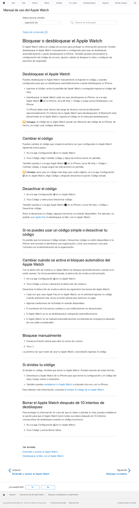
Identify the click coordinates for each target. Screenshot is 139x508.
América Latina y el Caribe (127, 503)
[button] (135, 3)
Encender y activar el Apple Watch (40, 451)
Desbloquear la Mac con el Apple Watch (43, 456)
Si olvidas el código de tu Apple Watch (84, 389)
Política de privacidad (58, 503)
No (48, 487)
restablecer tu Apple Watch (58, 384)
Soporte (12, 495)
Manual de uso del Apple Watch (26, 10)
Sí (32, 487)
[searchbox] (93, 22)
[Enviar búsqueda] (72, 22)
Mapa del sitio (74, 503)
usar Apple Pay (38, 217)
